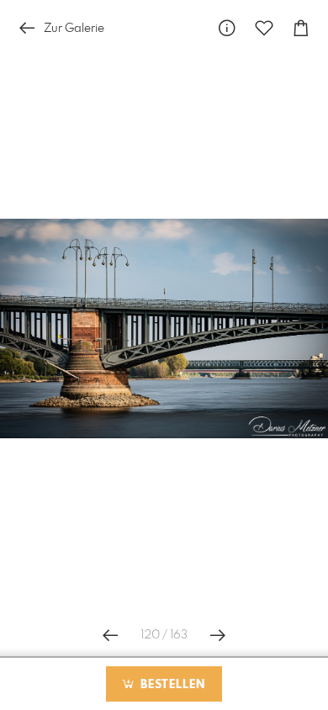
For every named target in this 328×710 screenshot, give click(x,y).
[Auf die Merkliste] (264, 28)
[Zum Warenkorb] (301, 28)
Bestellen (170, 685)
